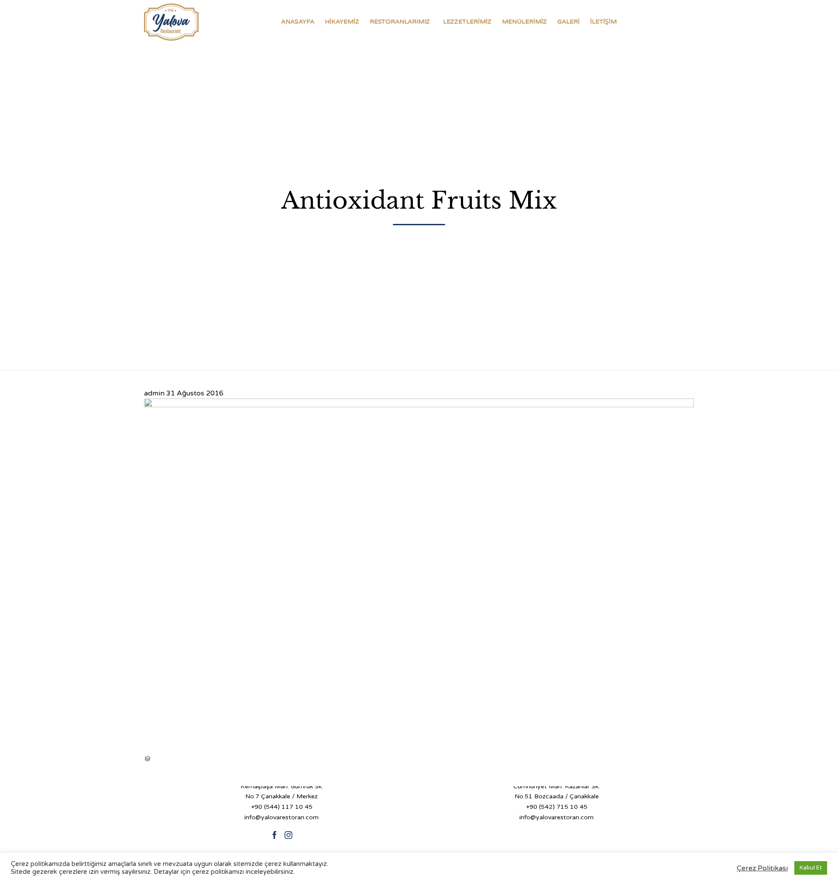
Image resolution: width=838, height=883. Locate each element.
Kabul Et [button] (811, 867)
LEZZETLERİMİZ (467, 21)
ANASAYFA (297, 21)
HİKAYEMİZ (342, 21)
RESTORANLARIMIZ (400, 21)
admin (154, 393)
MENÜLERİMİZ (524, 21)
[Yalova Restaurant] (171, 22)
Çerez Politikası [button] (762, 868)
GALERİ (568, 21)
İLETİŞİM (603, 21)
